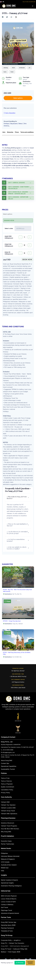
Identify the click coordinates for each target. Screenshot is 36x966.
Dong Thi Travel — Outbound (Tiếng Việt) (14, 949)
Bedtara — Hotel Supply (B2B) (10, 952)
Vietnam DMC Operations (9, 813)
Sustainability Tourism (8, 769)
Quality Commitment (7, 787)
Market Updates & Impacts (9, 880)
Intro (4, 132)
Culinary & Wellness (7, 904)
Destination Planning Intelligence (11, 886)
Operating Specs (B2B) (8, 925)
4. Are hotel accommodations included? (16, 540)
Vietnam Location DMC (8, 808)
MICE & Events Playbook (9, 896)
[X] (22, 957)
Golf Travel (4, 907)
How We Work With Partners (10, 829)
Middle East (4, 868)
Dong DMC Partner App (8, 922)
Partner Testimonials (7, 844)
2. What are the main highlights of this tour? (17, 525)
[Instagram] (19, 959)
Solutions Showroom (7, 823)
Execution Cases (6, 841)
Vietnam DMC (5, 802)
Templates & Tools (7, 931)
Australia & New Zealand (8, 865)
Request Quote (30, 962)
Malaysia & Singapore (8, 859)
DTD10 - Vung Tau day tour (12, 621)
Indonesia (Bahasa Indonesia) (10, 856)
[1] (19, 63)
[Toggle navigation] (32, 6)
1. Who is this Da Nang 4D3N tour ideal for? (17, 497)
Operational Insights (7, 883)
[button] (2, 1)
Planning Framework (7, 928)
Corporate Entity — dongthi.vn (11, 940)
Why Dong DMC (6, 831)
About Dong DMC (6, 760)
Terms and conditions (27, 132)
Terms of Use (5, 778)
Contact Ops (5, 763)
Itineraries (10, 132)
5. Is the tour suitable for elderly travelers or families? (16, 548)
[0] (16, 63)
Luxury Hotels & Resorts (8, 899)
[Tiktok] (10, 959)
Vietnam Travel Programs (9, 826)
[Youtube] (26, 959)
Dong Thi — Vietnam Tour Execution (12, 943)
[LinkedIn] (30, 959)
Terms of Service (6, 781)
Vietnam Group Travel (8, 811)
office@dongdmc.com (9, 752)
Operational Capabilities (8, 766)
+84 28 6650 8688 (8, 750)
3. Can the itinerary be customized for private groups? (17, 532)
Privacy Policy (5, 792)
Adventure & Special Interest (10, 913)
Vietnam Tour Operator (8, 805)
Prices (17, 132)
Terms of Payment (7, 784)
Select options (18, 98)
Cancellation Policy (7, 790)
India (2, 870)
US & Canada (5, 862)
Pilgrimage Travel (6, 910)
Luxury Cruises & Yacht (8, 902)
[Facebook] (6, 959)
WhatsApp (20, 962)
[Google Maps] (14, 959)
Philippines (4, 853)
